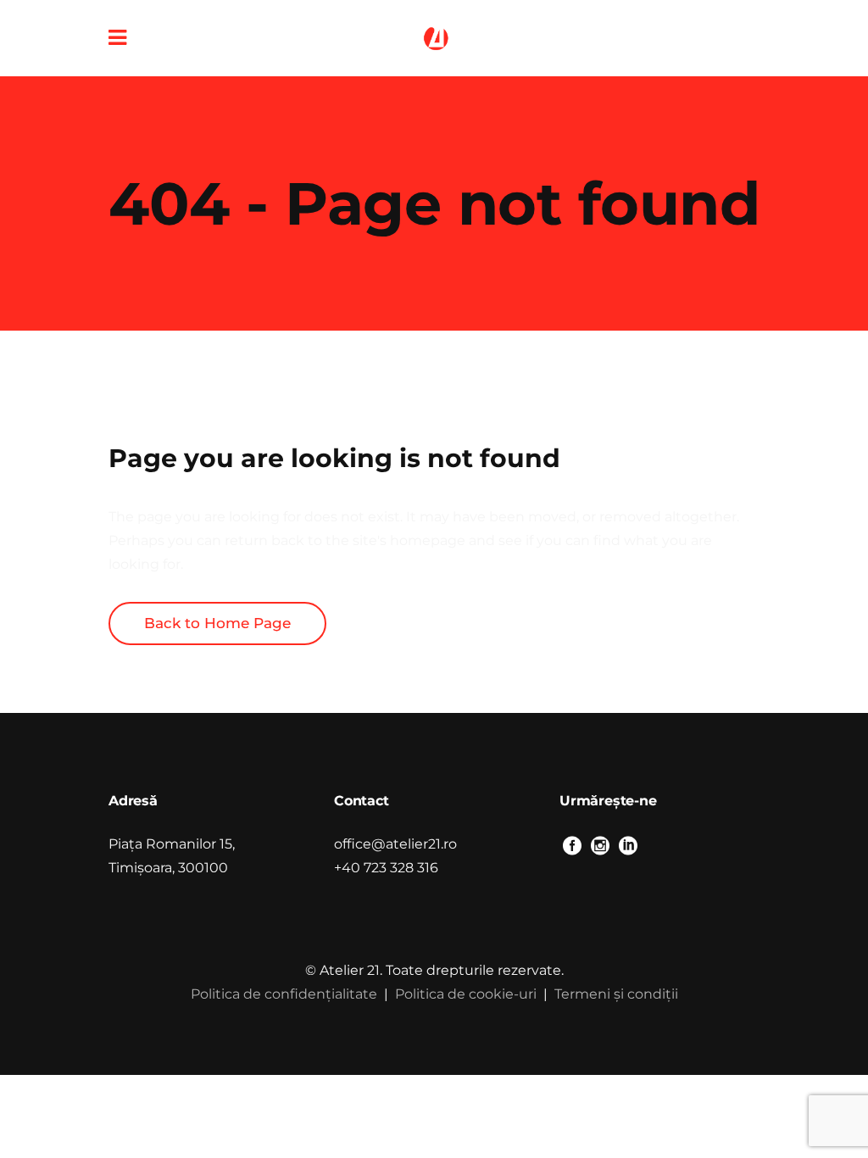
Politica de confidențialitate (284, 994)
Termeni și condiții (616, 994)
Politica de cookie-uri (466, 994)
